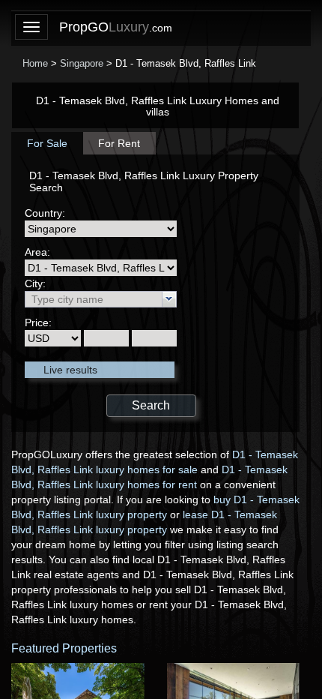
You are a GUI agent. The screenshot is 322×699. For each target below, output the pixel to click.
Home (35, 63)
